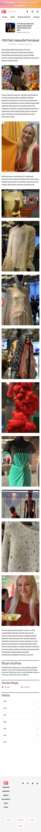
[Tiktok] (37, 11)
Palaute (6, 807)
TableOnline (20, 820)
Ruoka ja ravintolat (24, 17)
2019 (4, 701)
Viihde (13, 17)
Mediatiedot (5, 791)
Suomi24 (31, 820)
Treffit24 (20, 826)
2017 (4, 715)
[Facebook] (27, 11)
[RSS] (37, 783)
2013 (4, 742)
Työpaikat (6, 795)
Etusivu (4, 17)
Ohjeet (6, 803)
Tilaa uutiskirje (6, 799)
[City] (6, 783)
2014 (4, 735)
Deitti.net (9, 820)
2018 (4, 708)
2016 (4, 722)
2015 (4, 728)
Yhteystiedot (5, 787)
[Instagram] (32, 11)
